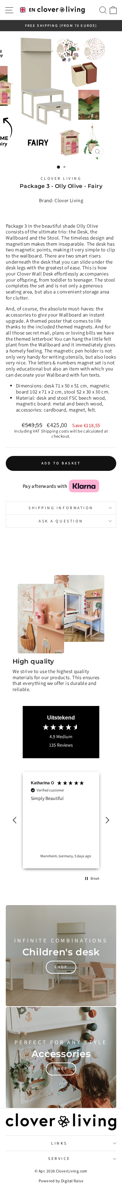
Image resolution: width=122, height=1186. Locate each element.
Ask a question (61, 520)
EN (31, 10)
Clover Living (61, 178)
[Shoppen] (61, 955)
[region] (61, 820)
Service (59, 1158)
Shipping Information (61, 507)
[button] (15, 820)
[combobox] (26, 10)
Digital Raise (72, 1180)
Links (59, 1143)
